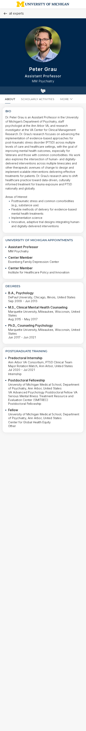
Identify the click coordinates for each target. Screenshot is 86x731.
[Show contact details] (43, 90)
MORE (64, 99)
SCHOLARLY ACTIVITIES (37, 99)
